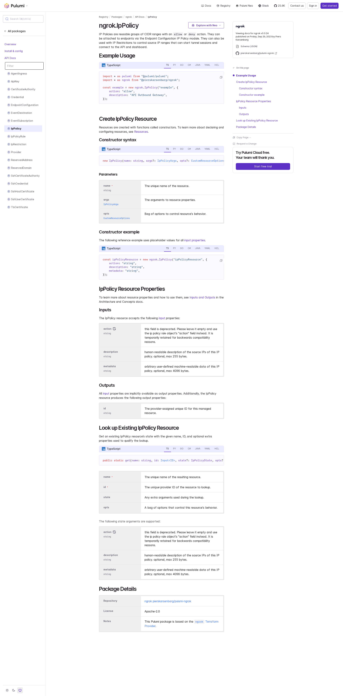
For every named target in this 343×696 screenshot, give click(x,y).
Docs (208, 5)
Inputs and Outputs (202, 297)
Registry (225, 5)
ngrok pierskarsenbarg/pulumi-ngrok (168, 601)
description (110, 351)
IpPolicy (152, 17)
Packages (116, 17)
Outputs (244, 114)
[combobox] (23, 19)
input (162, 318)
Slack (265, 5)
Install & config (13, 51)
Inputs (242, 107)
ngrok (129, 17)
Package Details (246, 126)
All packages (17, 31)
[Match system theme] (20, 690)
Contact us (297, 5)
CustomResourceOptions (208, 160)
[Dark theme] (13, 690)
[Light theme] (7, 690)
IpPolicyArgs (167, 160)
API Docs (10, 58)
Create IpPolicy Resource (251, 81)
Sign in (313, 5)
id (104, 408)
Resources (141, 131)
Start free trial (263, 166)
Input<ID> (168, 460)
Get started (329, 5)
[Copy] (221, 77)
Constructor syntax (250, 88)
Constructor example (252, 94)
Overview (10, 44)
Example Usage (246, 75)
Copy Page (242, 137)
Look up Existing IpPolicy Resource (257, 120)
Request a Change (247, 143)
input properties (194, 240)
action (107, 328)
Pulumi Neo (246, 5)
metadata (109, 366)
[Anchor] (142, 25)
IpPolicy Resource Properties (253, 101)
